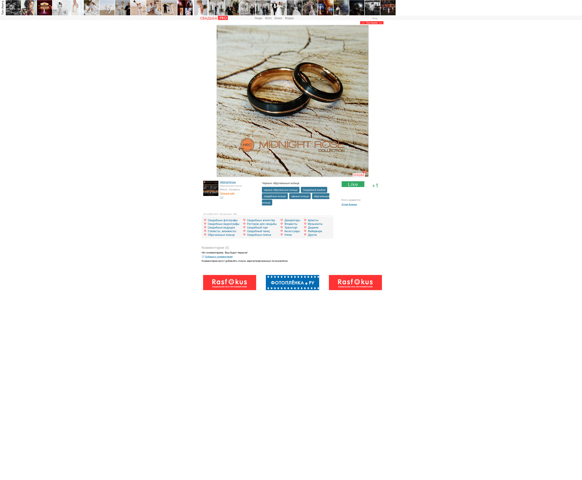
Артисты (313, 220)
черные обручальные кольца (281, 190)
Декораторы (292, 220)
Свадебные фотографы (223, 220)
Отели (288, 235)
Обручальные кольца (221, 235)
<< (363, 22)
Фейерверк (315, 231)
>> (380, 22)
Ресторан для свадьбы (262, 224)
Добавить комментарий (218, 256)
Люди (258, 18)
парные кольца (300, 196)
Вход (374, 18)
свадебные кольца (275, 196)
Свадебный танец (258, 231)
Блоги (278, 18)
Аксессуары (292, 231)
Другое (312, 235)
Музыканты (315, 224)
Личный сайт (227, 193)
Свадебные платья (259, 235)
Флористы (291, 224)
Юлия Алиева (349, 204)
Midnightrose (228, 182)
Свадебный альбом (314, 190)
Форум (289, 18)
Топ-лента (371, 22)
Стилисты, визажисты (222, 231)
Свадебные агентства (261, 220)
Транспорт (291, 227)
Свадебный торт (257, 227)
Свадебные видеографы (223, 224)
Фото (268, 18)
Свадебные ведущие (221, 227)
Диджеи (313, 227)
